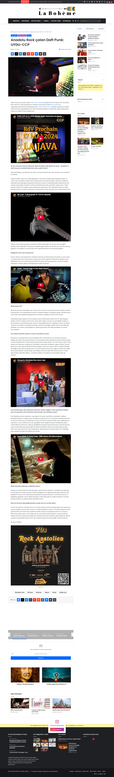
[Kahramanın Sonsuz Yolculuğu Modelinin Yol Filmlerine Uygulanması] (84, 121)
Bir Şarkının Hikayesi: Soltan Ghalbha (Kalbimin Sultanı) (94, 36)
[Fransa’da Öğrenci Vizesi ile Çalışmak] (52, 740)
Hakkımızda (25, 21)
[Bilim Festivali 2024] (20, 703)
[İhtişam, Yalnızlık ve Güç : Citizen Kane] (97, 121)
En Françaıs (67, 21)
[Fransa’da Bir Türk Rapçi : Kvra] (82, 53)
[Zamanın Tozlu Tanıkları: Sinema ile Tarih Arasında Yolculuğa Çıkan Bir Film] (84, 141)
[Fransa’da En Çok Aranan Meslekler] (82, 45)
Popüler (79, 28)
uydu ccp (63, 592)
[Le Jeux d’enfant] (97, 141)
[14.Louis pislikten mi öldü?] (82, 60)
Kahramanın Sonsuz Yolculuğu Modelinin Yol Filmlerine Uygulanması (83, 129)
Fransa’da (41, 102)
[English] (107, 2)
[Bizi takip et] (57, 723)
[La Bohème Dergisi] (57, 11)
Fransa (30, 592)
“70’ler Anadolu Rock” (44, 107)
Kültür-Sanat (35, 21)
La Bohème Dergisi (37, 771)
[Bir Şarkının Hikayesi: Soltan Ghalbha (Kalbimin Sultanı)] (82, 37)
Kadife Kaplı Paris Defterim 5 (61, 710)
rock (54, 592)
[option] (41, 622)
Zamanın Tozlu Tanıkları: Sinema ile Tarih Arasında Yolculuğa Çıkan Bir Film (83, 149)
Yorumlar (101, 28)
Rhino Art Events (55, 104)
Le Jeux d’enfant (96, 146)
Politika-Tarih (56, 21)
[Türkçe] (112, 2)
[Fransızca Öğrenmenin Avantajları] (41, 703)
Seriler (99, 771)
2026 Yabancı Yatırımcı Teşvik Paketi (39, 1)
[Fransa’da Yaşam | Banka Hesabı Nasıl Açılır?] (82, 67)
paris (47, 592)
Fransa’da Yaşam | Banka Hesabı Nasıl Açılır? (94, 67)
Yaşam (46, 21)
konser (39, 592)
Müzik (26, 31)
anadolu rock (20, 592)
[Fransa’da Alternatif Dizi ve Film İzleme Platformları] (36, 740)
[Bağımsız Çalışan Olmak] (36, 745)
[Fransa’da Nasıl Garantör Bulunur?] (44, 745)
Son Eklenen (90, 28)
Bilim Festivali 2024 (17, 710)
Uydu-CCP (34, 102)
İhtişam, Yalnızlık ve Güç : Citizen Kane (41, 622)
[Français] (109, 2)
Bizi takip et (57, 729)
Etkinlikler (14, 35)
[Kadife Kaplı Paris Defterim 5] (61, 703)
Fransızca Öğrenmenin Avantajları (38, 710)
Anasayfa (16, 21)
